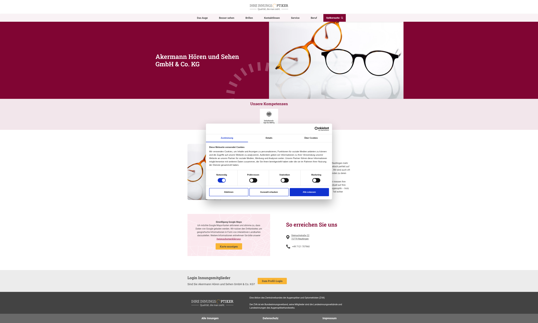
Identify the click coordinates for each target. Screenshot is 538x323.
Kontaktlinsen (272, 17)
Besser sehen (226, 17)
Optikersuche (333, 18)
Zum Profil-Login (272, 281)
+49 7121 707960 (301, 246)
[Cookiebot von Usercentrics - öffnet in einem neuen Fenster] (316, 129)
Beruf (314, 17)
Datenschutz (270, 318)
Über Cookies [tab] (311, 138)
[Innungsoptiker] (269, 7)
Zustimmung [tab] (227, 138)
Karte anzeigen (229, 246)
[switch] (253, 180)
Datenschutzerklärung (229, 238)
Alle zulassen (309, 192)
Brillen (249, 17)
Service (295, 17)
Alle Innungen (210, 318)
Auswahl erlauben (269, 192)
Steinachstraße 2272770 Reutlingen (300, 237)
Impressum (330, 318)
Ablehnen (228, 192)
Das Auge (202, 17)
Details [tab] (269, 138)
